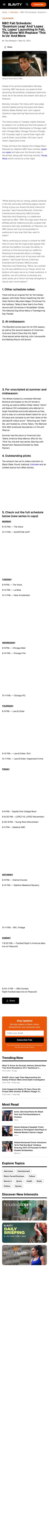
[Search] (27, 4)
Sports (19, 1181)
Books (39, 1181)
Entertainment (24, 1171)
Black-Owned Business (14, 1176)
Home (4, 12)
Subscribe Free (24, 1040)
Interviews (8, 1171)
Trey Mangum (11, 40)
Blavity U (8, 1181)
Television (14, 12)
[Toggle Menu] (4, 4)
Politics (7, 1186)
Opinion (18, 1186)
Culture (32, 1176)
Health (29, 1181)
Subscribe (38, 4)
